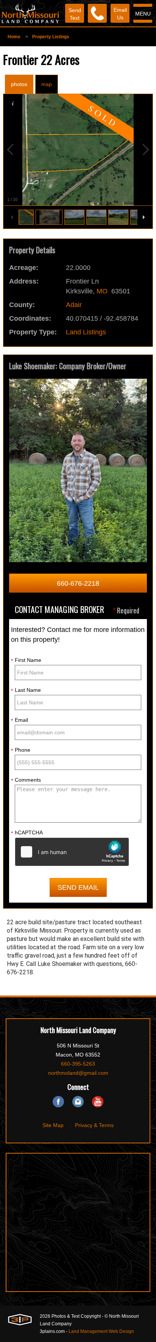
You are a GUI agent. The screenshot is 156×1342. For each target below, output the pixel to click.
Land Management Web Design (101, 1331)
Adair (74, 305)
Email (19, 720)
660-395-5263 (78, 1064)
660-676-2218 (78, 583)
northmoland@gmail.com (78, 1073)
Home (14, 36)
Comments (26, 780)
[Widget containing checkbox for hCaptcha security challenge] (72, 851)
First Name (26, 660)
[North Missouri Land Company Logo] (30, 13)
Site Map (53, 1125)
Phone (20, 750)
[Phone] (97, 13)
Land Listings (86, 332)
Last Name (26, 690)
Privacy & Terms (94, 1125)
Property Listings (50, 36)
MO (102, 291)
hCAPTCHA (27, 832)
